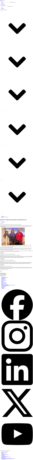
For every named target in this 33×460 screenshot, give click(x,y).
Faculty (3, 43)
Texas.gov (3, 452)
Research (2, 11)
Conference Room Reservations (6, 213)
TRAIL (2, 453)
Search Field (3, 2)
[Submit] (15, 2)
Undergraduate (4, 77)
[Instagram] (17, 351)
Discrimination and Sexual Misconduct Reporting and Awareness (8, 458)
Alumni (3, 178)
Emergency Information (4, 280)
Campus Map (3, 278)
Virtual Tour (3, 288)
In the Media (4, 145)
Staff (3, 44)
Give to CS (3, 215)
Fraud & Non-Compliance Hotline (5, 454)
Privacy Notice (3, 455)
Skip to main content (2, 0)
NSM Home (3, 8)
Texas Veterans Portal (4, 286)
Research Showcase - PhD (5, 111)
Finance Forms (4, 212)
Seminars (4, 112)
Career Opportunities (4, 279)
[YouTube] (17, 449)
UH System (3, 287)
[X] (17, 418)
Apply (2, 3)
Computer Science (3, 222)
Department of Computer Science (3, 9)
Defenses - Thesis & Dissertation (6, 110)
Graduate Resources (5, 214)
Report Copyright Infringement (5, 284)
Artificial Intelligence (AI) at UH (5, 277)
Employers (4, 179)
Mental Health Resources (4, 282)
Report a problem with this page (5, 451)
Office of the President (4, 283)
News (2, 217)
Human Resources (3, 281)
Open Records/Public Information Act (5, 285)
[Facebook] (17, 320)
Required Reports (3, 457)
